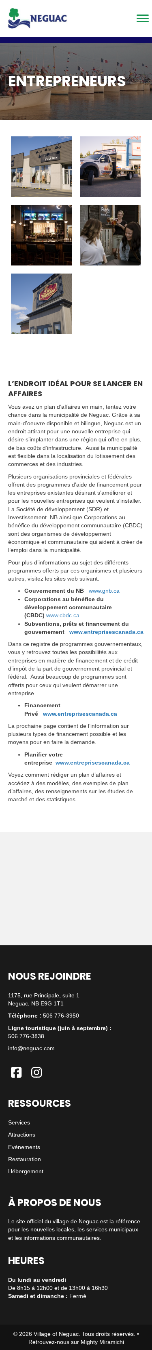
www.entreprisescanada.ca (106, 632)
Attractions (21, 1134)
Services (19, 1122)
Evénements (24, 1147)
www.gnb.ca (104, 590)
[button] (16, 1072)
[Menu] (142, 18)
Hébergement (25, 1171)
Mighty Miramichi (102, 1342)
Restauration (24, 1159)
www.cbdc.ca (62, 615)
